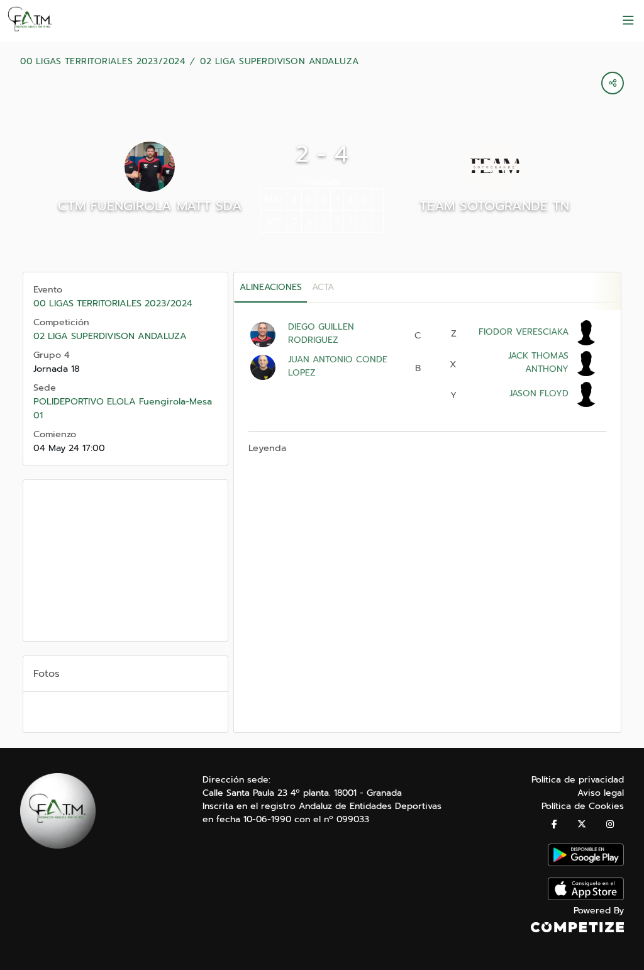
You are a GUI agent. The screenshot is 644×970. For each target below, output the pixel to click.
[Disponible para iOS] (586, 897)
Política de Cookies (582, 806)
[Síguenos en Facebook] (554, 824)
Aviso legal (600, 793)
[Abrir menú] (628, 21)
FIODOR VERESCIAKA (524, 331)
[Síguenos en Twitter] (581, 824)
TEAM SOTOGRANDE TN (494, 206)
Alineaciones (271, 287)
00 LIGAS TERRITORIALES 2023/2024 (102, 62)
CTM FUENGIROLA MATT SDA (150, 206)
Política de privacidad (577, 779)
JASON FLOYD (539, 393)
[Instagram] (610, 824)
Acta (323, 287)
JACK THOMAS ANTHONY (538, 362)
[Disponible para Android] (586, 863)
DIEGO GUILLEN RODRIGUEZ (321, 333)
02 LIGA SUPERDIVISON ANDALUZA (279, 62)
